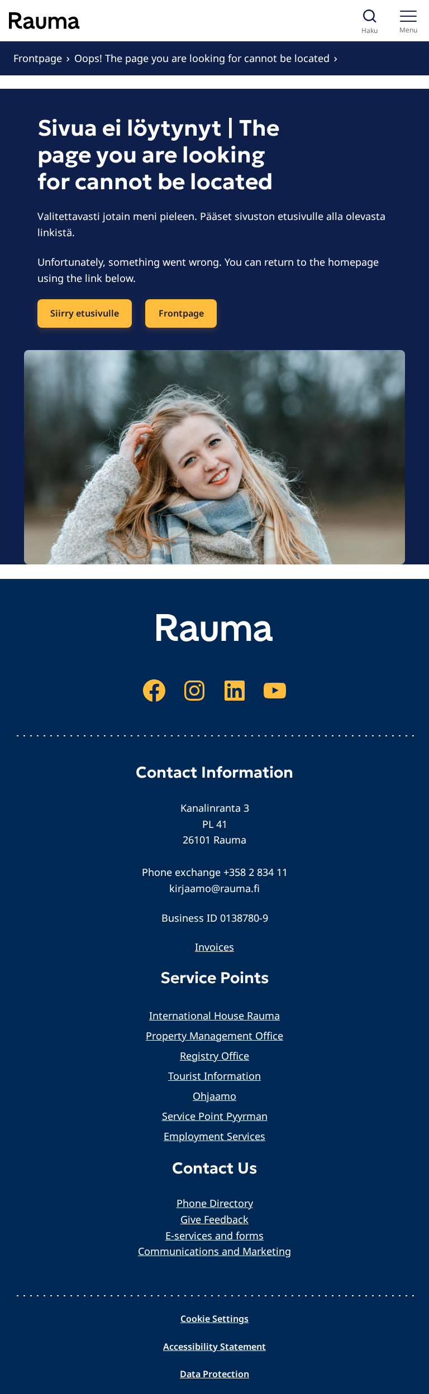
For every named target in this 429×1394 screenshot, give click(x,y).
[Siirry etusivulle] (44, 20)
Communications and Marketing (214, 1251)
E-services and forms (214, 1235)
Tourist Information (214, 1075)
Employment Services (214, 1136)
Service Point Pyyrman (215, 1116)
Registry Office (214, 1055)
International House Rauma (214, 1015)
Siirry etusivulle (84, 313)
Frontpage (37, 58)
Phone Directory (215, 1203)
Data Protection (214, 1374)
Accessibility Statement (214, 1346)
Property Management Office (214, 1035)
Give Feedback (214, 1219)
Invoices (214, 947)
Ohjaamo (214, 1096)
